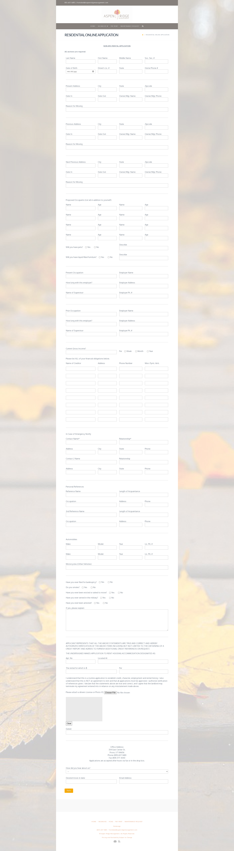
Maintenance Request (133, 821)
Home (94, 821)
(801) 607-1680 (102, 830)
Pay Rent (118, 821)
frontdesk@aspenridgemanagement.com (92, 3)
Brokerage (117, 826)
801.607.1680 (70, 3)
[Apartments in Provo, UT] (117, 14)
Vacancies (102, 821)
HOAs (111, 821)
